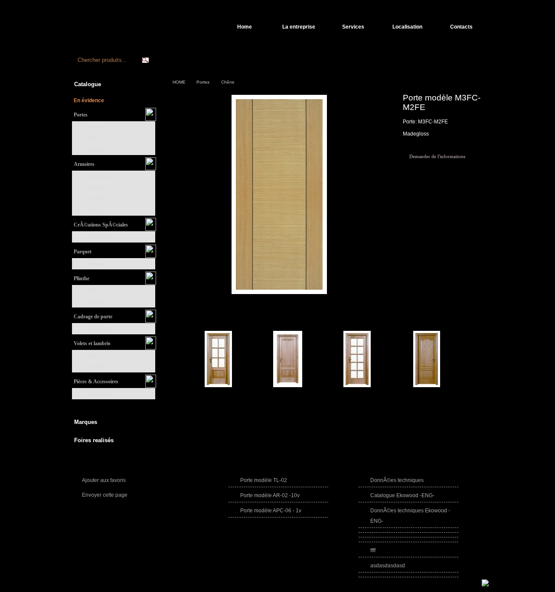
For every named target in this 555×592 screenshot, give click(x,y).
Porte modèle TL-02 (263, 480)
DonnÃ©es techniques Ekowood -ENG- (410, 516)
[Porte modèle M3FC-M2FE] (279, 295)
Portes (202, 82)
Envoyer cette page (104, 495)
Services (353, 27)
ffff (372, 550)
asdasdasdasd (387, 566)
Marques (85, 422)
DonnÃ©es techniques (397, 480)
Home (244, 27)
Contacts (461, 27)
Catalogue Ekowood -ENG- (402, 495)
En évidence (89, 100)
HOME (179, 82)
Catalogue (87, 84)
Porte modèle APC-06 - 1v (270, 511)
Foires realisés (94, 440)
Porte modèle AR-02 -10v (270, 495)
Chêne (228, 82)
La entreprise (298, 27)
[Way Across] (485, 585)
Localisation (407, 27)
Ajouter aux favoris (104, 480)
